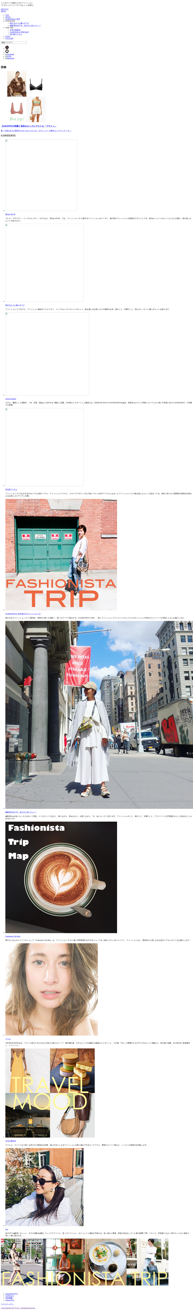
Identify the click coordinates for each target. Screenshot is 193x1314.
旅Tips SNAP (10, 214)
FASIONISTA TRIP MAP (19, 32)
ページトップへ (7, 1304)
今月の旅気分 (15, 30)
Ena (6, 1229)
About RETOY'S (11, 1294)
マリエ (8, 1039)
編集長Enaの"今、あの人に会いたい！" (21, 812)
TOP (7, 15)
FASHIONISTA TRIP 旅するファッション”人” (23, 614)
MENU (3, 11)
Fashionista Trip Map (12, 936)
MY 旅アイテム (16, 34)
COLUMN (9, 38)
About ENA (9, 1300)
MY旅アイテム (11, 489)
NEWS (7, 17)
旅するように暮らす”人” (19, 23)
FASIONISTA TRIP (12, 19)
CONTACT (9, 1296)
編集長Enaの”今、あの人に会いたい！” (25, 25)
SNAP (7, 36)
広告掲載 (9, 1298)
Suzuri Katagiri (10, 399)
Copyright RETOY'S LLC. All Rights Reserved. (18, 1308)
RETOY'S (4, 9)
